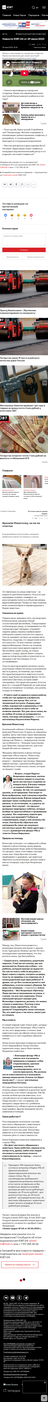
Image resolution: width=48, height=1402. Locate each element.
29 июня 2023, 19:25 (10, 47)
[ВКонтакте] (4, 184)
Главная (6, 15)
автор (4, 34)
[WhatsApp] (22, 184)
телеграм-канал (10, 175)
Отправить (24, 250)
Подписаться (34, 1390)
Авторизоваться (13, 257)
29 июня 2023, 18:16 (40, 516)
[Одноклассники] (16, 184)
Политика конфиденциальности (15, 1352)
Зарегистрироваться (35, 257)
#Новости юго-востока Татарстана (31, 34)
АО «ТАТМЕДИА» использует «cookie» (17, 1344)
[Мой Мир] (28, 184)
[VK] (5, 1297)
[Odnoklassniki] (19, 1297)
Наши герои (19, 15)
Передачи (33, 15)
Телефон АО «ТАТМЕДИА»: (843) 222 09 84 (19, 1377)
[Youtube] (12, 1297)
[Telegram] (10, 184)
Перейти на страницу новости (18, 1265)
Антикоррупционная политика (15, 1374)
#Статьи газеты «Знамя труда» (37, 512)
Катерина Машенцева (8, 511)
